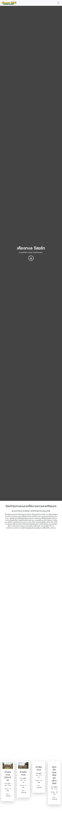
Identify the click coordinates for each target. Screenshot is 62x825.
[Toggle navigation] (58, 3)
